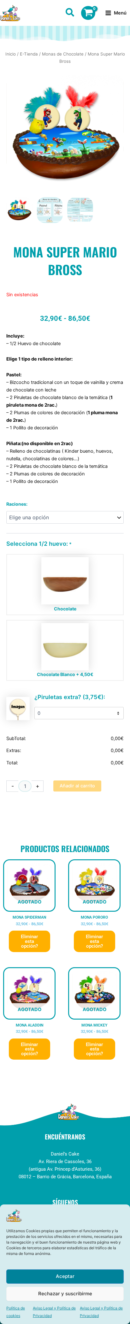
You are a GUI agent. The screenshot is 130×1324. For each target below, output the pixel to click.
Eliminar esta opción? (29, 941)
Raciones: (16, 504)
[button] (70, 13)
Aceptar (65, 1276)
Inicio (10, 53)
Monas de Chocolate (63, 53)
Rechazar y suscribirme (65, 1294)
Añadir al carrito (77, 786)
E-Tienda (29, 53)
